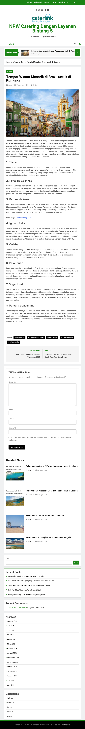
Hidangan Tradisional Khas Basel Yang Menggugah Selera (29, 585)
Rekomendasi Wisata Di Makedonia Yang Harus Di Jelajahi (52, 491)
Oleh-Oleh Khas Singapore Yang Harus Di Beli (24, 590)
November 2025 (13, 662)
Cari (7, 558)
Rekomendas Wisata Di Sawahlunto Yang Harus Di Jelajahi (52, 466)
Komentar (13, 382)
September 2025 (13, 671)
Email (11, 419)
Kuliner (9, 707)
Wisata (9, 71)
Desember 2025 (13, 658)
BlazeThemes (65, 725)
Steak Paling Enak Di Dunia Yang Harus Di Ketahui (26, 576)
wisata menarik (67, 338)
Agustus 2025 (12, 676)
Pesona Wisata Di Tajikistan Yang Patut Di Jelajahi (48, 537)
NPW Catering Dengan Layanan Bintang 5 (42, 28)
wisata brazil (52, 338)
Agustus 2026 (12, 621)
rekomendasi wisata (36, 338)
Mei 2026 (10, 635)
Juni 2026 (10, 630)
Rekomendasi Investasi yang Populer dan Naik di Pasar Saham (50, 51)
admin (11, 85)
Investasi (10, 703)
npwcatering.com (24, 217)
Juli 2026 (10, 626)
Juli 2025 (10, 681)
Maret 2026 (11, 644)
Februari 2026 (12, 649)
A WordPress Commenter (17, 608)
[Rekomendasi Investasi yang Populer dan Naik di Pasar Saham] (19, 54)
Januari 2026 (12, 653)
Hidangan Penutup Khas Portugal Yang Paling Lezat (26, 595)
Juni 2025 (10, 685)
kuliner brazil (19, 338)
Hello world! (39, 608)
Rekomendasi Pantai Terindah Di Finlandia (45, 515)
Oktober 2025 (12, 667)
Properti (10, 712)
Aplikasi (10, 698)
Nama (11, 409)
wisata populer (13, 342)
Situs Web (12, 428)
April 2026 (11, 639)
